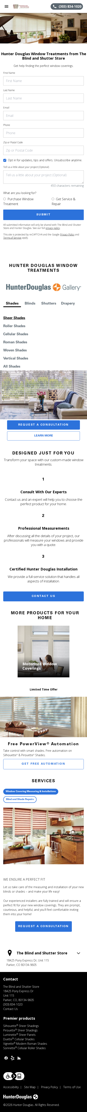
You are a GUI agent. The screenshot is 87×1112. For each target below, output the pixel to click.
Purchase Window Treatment (18, 201)
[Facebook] (6, 1058)
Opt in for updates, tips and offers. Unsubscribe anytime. (45, 160)
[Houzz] (19, 1058)
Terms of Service (12, 237)
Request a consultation (43, 926)
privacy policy (53, 228)
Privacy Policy (67, 234)
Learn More (43, 435)
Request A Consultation (43, 425)
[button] (6, 6)
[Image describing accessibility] (13, 1076)
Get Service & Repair (63, 201)
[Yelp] (12, 1058)
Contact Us (43, 596)
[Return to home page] (25, 6)
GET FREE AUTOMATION (43, 764)
